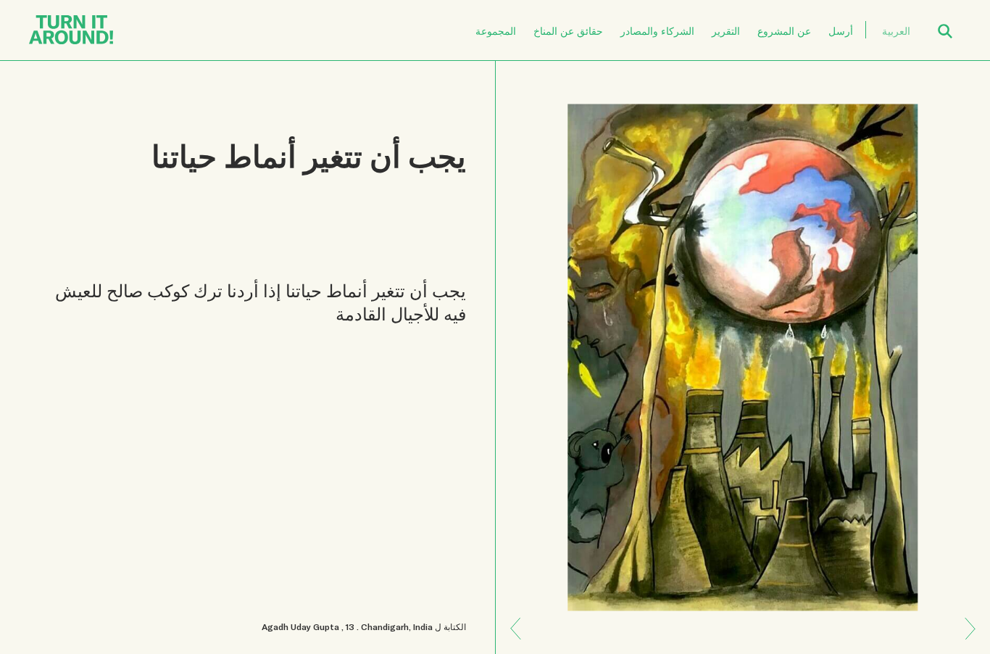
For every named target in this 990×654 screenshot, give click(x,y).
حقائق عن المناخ (568, 31)
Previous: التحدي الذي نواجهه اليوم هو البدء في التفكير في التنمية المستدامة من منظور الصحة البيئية (964, 638)
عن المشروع (784, 31)
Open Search (954, 22)
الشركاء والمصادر (657, 31)
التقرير (726, 31)
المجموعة (495, 31)
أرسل (840, 31)
